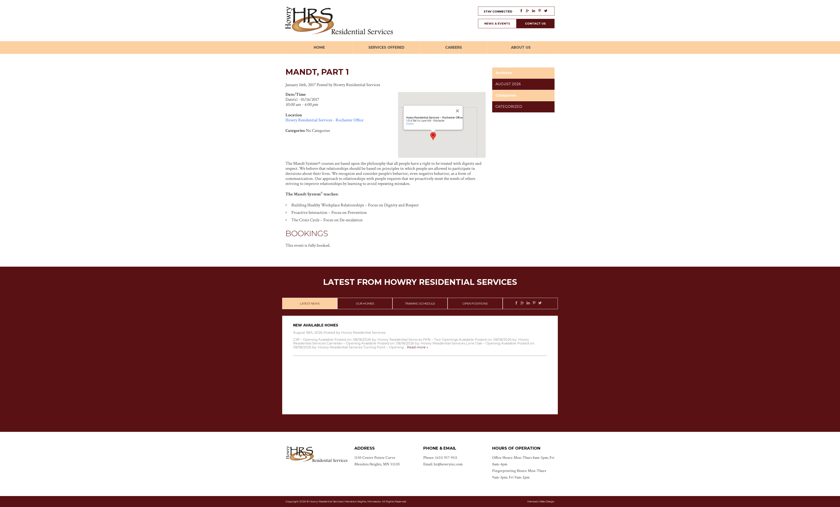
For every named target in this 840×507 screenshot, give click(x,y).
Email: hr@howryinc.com (443, 464)
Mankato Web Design (541, 501)
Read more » (417, 347)
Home (319, 47)
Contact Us (535, 23)
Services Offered (386, 47)
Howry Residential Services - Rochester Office (324, 120)
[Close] (457, 111)
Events (410, 123)
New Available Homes (315, 325)
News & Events (497, 23)
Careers (453, 47)
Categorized (508, 107)
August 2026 (508, 84)
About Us (521, 47)
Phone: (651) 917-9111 (440, 457)
